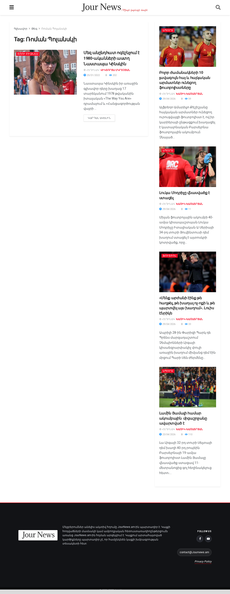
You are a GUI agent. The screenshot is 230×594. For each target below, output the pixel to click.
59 (189, 98)
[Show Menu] (11, 7)
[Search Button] (218, 7)
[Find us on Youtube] (208, 538)
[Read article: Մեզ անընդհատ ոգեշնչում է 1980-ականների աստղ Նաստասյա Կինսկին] (45, 72)
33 (189, 324)
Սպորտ (168, 30)
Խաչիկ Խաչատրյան (189, 93)
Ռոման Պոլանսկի (54, 28)
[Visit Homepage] (114, 7)
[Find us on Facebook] (200, 538)
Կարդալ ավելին (101, 117)
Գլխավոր (20, 28)
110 (190, 434)
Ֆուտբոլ (169, 255)
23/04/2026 (168, 434)
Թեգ (34, 28)
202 (114, 75)
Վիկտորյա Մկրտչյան (115, 70)
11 (189, 209)
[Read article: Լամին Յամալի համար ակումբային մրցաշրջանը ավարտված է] (187, 387)
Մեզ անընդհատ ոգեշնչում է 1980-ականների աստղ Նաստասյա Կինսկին (111, 58)
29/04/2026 (168, 98)
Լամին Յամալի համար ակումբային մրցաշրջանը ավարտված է (183, 418)
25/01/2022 (93, 75)
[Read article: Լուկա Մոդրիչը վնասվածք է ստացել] (187, 166)
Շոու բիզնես (28, 53)
